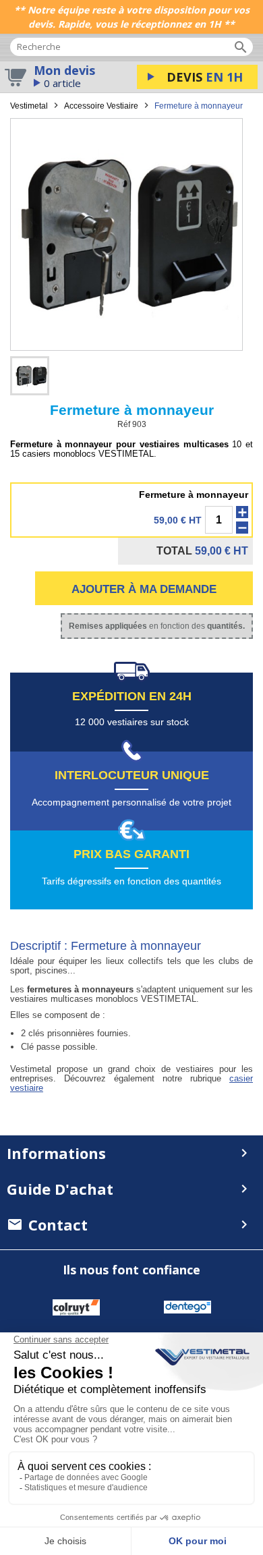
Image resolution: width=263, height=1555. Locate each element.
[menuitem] (131, 1225)
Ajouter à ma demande (143, 589)
